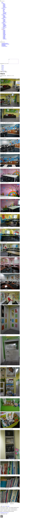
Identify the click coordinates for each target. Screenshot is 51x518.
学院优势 (8, 506)
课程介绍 (3, 8)
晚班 (3, 10)
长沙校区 (4, 35)
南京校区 (4, 32)
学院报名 (4, 16)
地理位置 (4, 6)
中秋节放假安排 (4, 45)
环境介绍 (4, 4)
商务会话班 (4, 13)
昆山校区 (4, 31)
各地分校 (3, 29)
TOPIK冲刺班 (4, 12)
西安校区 (4, 37)
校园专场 (4, 24)
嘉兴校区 (4, 36)
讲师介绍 (4, 5)
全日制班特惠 (4, 25)
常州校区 (4, 38)
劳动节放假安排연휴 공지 (5, 43)
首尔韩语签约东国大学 (4, 46)
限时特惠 (4, 26)
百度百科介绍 (4, 7)
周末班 (4, 9)
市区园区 (4, 28)
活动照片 (4, 21)
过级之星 (4, 20)
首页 (2, 2)
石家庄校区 (4, 34)
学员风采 (3, 18)
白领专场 (4, 23)
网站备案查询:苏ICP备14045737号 (4, 512)
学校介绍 (3, 506)
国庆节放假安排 (4, 44)
